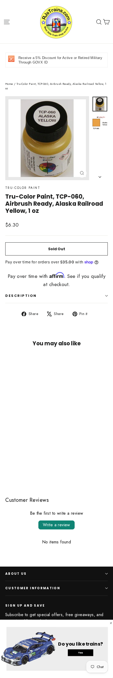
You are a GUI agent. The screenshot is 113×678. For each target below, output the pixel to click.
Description (21, 295)
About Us (16, 574)
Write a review (56, 525)
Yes (80, 652)
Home (9, 84)
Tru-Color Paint (22, 187)
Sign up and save (25, 605)
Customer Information (32, 588)
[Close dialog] (111, 623)
